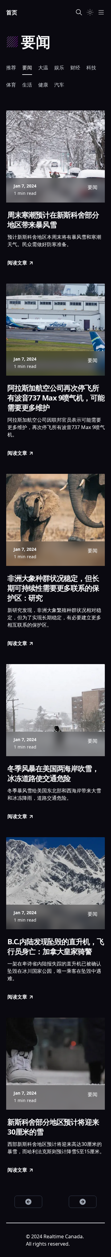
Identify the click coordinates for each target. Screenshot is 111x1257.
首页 (11, 12)
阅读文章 (17, 262)
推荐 (11, 67)
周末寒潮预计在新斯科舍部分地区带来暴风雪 (53, 220)
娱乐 (59, 67)
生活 (27, 84)
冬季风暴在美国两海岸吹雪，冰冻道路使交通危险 (53, 773)
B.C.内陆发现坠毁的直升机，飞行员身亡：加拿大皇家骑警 (55, 946)
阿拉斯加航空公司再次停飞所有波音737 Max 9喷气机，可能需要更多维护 (55, 397)
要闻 (27, 67)
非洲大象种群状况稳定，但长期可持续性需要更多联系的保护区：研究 (53, 588)
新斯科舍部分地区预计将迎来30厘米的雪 (53, 1127)
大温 (43, 67)
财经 (75, 67)
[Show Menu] (101, 12)
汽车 (59, 84)
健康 (43, 84)
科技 (91, 67)
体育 (11, 84)
